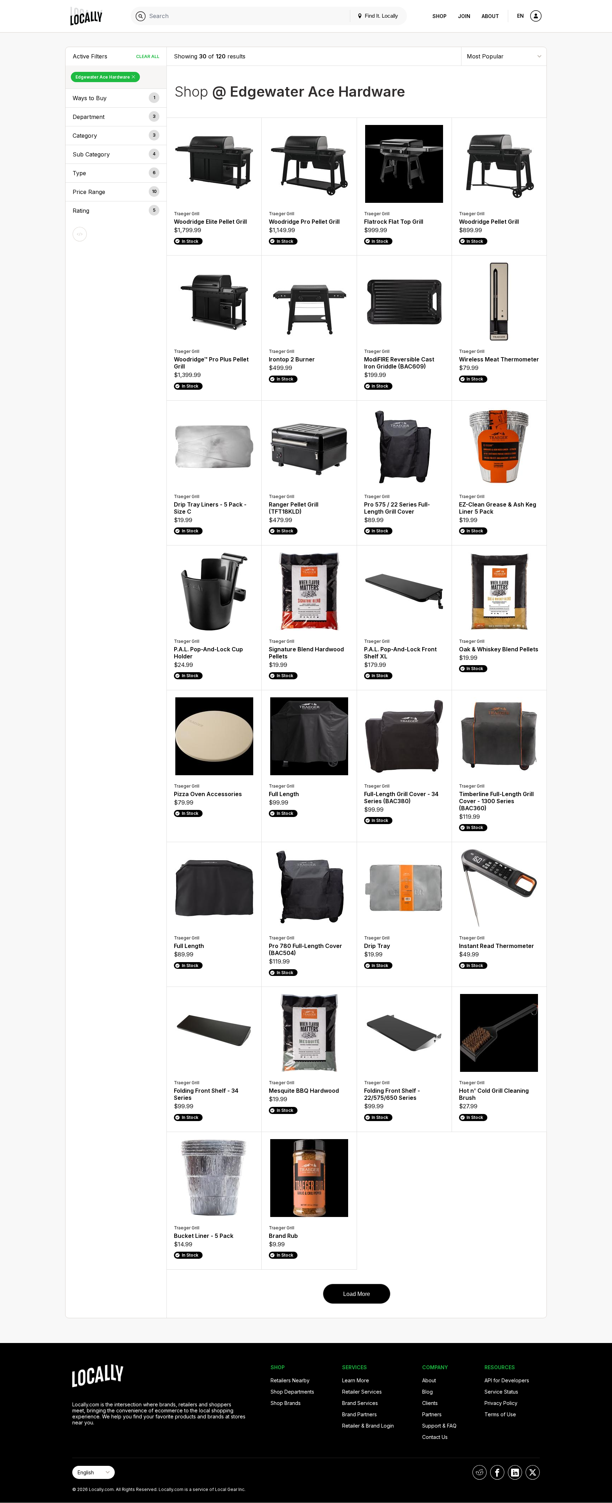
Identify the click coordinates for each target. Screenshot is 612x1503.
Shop (439, 16)
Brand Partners (359, 1414)
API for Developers (506, 1380)
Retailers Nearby (290, 1380)
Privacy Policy (500, 1403)
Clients (430, 1403)
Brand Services (360, 1403)
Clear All (147, 56)
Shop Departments (292, 1392)
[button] (116, 98)
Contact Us (435, 1437)
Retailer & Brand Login (368, 1426)
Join (464, 16)
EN (520, 16)
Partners (432, 1414)
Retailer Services (362, 1392)
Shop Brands (286, 1403)
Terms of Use (500, 1414)
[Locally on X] (533, 1472)
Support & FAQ (439, 1426)
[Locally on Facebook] (497, 1472)
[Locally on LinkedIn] (515, 1472)
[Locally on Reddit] (479, 1472)
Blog (427, 1392)
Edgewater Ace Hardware (103, 77)
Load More (356, 1294)
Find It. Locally (380, 16)
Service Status (501, 1392)
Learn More (355, 1380)
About (490, 16)
